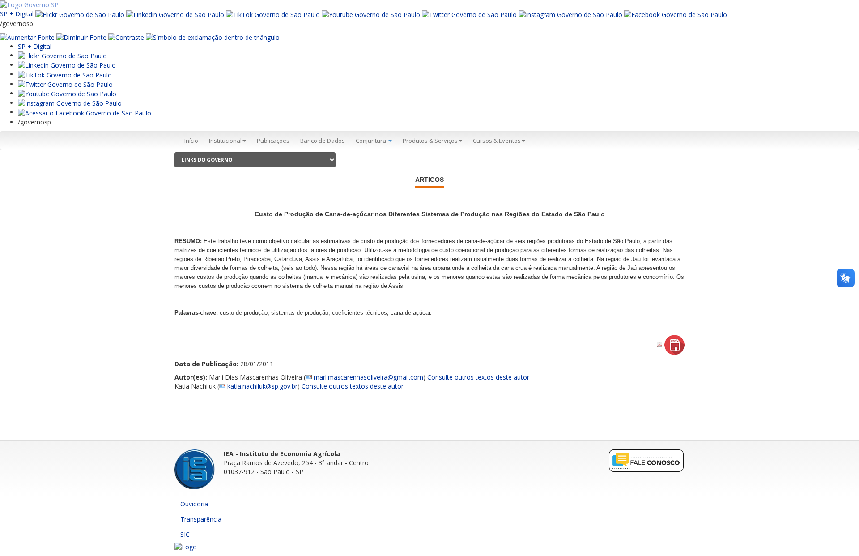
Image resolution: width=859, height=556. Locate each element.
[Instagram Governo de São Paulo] (570, 13)
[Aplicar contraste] (126, 37)
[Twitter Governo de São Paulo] (65, 84)
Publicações (273, 141)
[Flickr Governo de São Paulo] (62, 55)
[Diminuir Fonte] (81, 37)
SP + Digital (17, 13)
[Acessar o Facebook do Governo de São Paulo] (84, 112)
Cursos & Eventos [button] (497, 141)
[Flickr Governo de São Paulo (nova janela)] (79, 13)
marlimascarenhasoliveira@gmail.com (368, 377)
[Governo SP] (29, 4)
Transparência (200, 519)
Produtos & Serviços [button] (430, 141)
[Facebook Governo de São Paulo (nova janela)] (675, 13)
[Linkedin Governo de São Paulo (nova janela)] (175, 13)
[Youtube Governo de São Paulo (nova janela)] (371, 13)
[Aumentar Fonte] (27, 37)
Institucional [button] (225, 141)
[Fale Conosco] (646, 460)
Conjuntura (371, 141)
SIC (185, 534)
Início (191, 141)
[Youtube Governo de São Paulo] (67, 93)
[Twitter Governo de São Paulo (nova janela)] (469, 13)
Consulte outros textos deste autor (478, 377)
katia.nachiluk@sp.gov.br (262, 386)
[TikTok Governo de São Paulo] (65, 74)
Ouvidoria (194, 504)
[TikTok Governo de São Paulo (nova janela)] (273, 13)
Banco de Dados (322, 141)
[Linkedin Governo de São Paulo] (67, 64)
